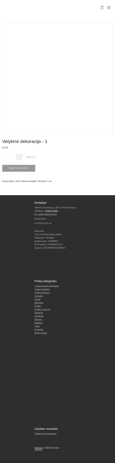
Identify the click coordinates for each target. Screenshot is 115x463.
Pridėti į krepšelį (18, 168)
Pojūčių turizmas (42, 292)
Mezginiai (38, 302)
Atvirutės (38, 296)
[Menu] (109, 7)
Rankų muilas (40, 333)
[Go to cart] (102, 8)
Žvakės (37, 306)
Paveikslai (38, 316)
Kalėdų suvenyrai (42, 309)
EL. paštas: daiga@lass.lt (45, 214)
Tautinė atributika (42, 289)
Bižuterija (38, 313)
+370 (46, 211)
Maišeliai (38, 323)
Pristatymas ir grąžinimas (45, 433)
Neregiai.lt (38, 448)
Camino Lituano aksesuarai (46, 286)
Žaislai (37, 299)
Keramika (38, 329)
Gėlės (37, 326)
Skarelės (38, 319)
